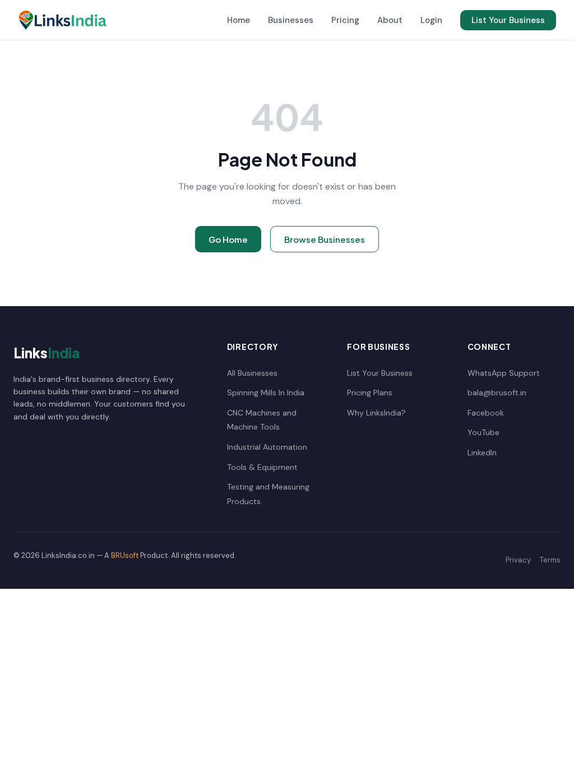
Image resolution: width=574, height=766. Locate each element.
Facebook (485, 413)
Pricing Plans (369, 392)
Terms (550, 560)
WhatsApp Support (503, 373)
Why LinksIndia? (376, 413)
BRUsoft (124, 555)
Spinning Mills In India (265, 392)
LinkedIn (482, 452)
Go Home (228, 239)
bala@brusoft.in (496, 392)
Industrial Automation (267, 447)
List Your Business (508, 20)
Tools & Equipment (262, 467)
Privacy (518, 560)
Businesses (290, 20)
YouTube (483, 432)
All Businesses (252, 373)
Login (431, 20)
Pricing (345, 20)
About (389, 20)
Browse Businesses (324, 239)
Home (238, 20)
